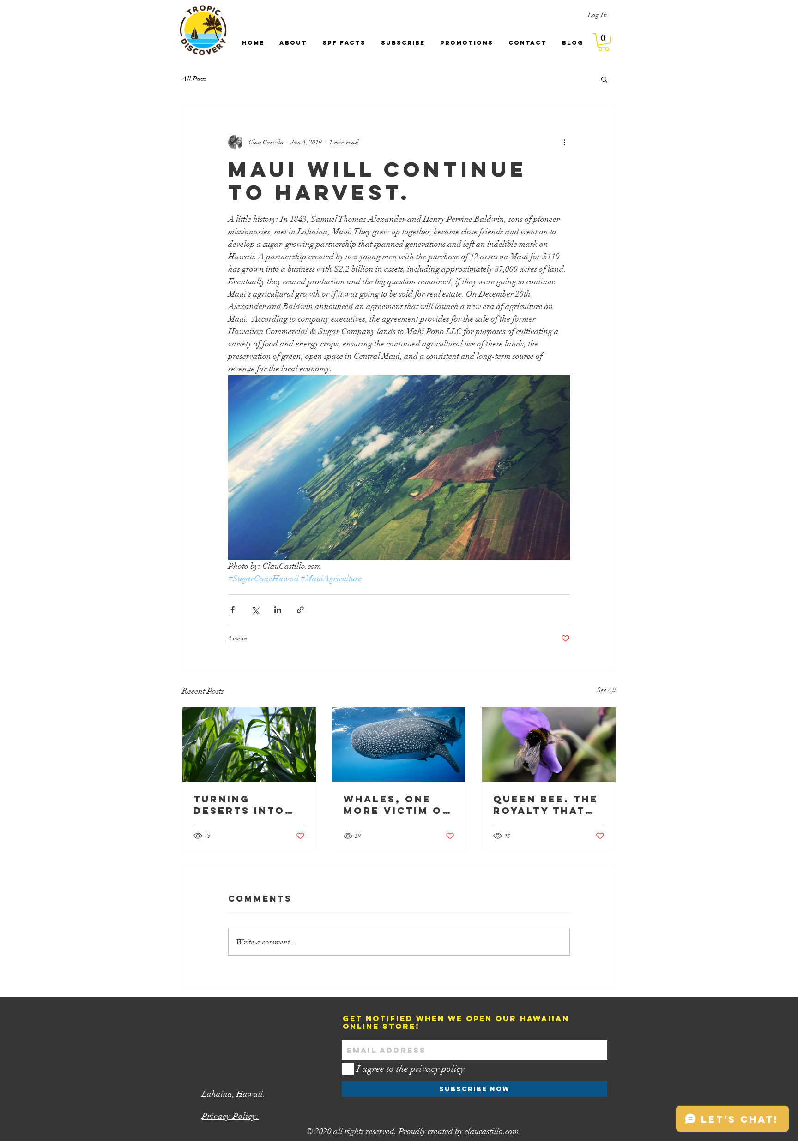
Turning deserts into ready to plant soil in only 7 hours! (247, 804)
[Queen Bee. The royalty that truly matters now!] (549, 744)
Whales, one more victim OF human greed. (397, 804)
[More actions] (564, 142)
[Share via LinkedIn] (277, 609)
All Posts (194, 79)
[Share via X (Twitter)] (255, 609)
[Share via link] (300, 609)
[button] (604, 79)
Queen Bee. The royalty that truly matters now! (545, 804)
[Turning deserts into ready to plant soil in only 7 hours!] (249, 744)
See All (606, 690)
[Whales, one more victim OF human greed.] (399, 744)
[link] (603, 42)
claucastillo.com (492, 1131)
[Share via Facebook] (232, 609)
